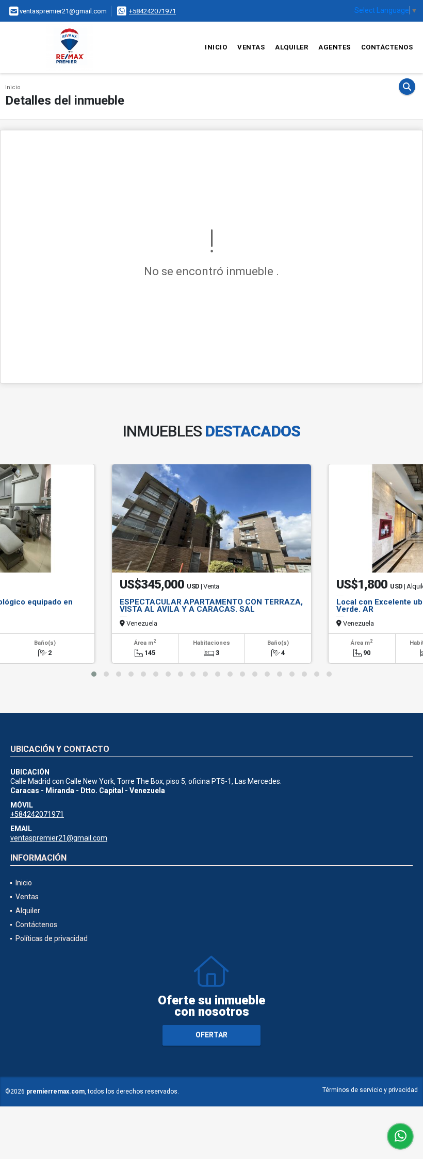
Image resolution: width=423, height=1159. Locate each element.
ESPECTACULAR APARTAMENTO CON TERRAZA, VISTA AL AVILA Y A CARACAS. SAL (211, 605)
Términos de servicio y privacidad (370, 1090)
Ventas (251, 47)
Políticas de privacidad (51, 938)
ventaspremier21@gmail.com (58, 838)
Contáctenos (387, 47)
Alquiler (291, 47)
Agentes (334, 47)
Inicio (216, 47)
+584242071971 (152, 11)
